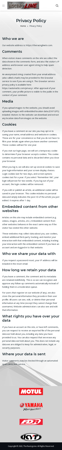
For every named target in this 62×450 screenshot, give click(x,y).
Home (23, 26)
